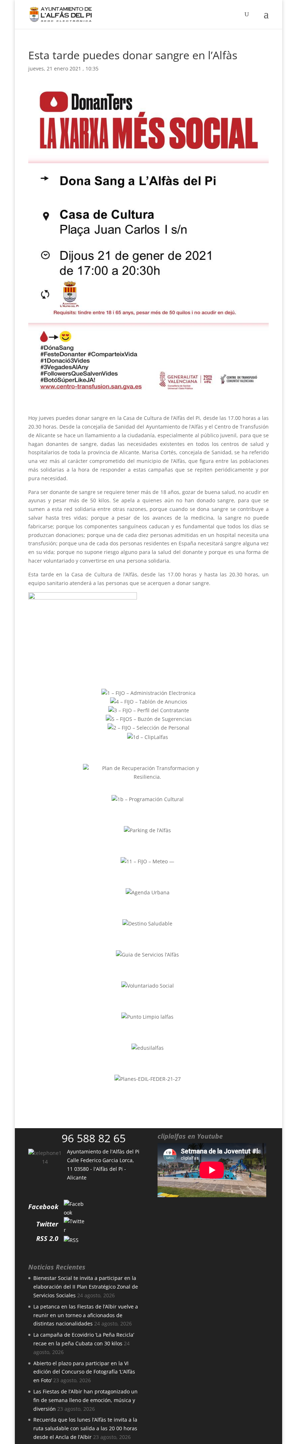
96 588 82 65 (94, 1138)
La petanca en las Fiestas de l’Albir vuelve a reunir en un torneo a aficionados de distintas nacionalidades (85, 1315)
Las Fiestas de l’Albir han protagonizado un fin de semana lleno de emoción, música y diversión (85, 1400)
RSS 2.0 (47, 1238)
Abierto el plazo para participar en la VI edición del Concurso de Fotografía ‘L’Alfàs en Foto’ (84, 1372)
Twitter (47, 1224)
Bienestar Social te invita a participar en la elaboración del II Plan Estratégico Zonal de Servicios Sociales (85, 1287)
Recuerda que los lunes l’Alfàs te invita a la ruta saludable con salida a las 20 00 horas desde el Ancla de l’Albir (85, 1428)
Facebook (43, 1206)
